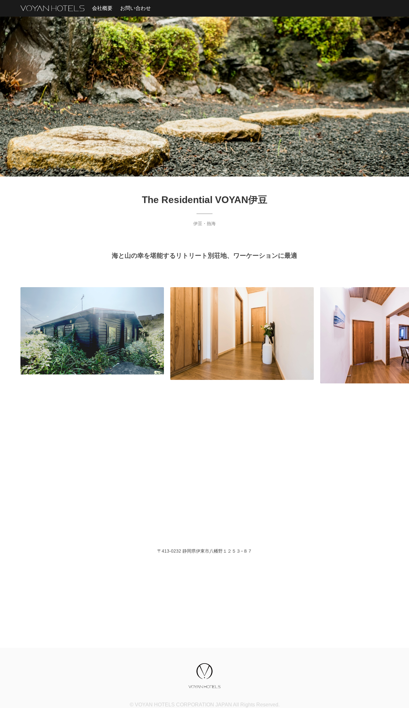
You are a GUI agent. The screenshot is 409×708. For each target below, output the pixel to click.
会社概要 (102, 8)
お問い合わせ (135, 8)
